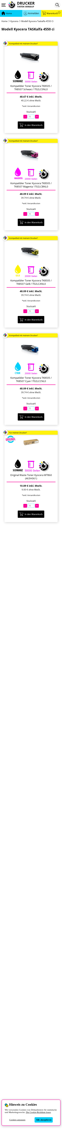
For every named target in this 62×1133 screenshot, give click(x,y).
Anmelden (33, 13)
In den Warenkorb (34, 125)
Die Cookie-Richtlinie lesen (38, 1112)
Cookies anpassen (17, 1120)
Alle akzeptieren (43, 1120)
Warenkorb (53, 13)
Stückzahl (31, 111)
